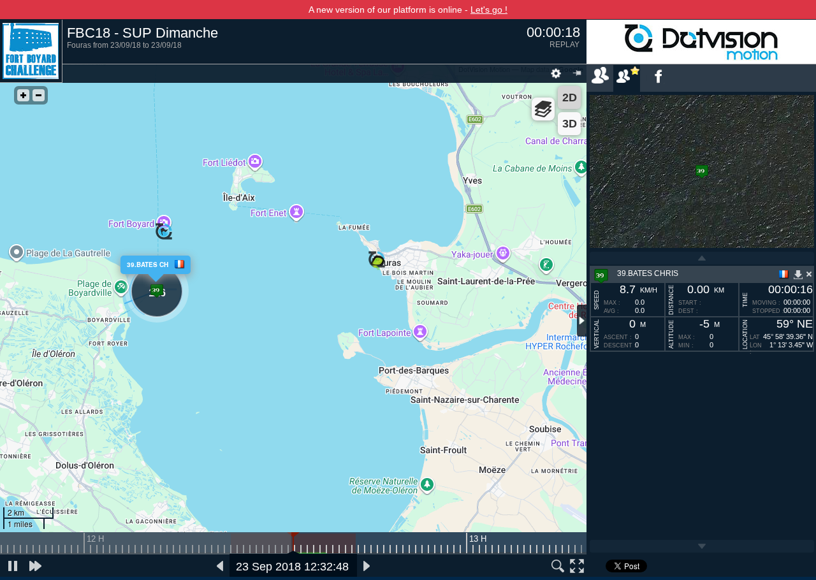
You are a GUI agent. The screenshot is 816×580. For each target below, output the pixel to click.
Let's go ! (488, 9)
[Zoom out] (39, 95)
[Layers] (543, 109)
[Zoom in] (23, 95)
